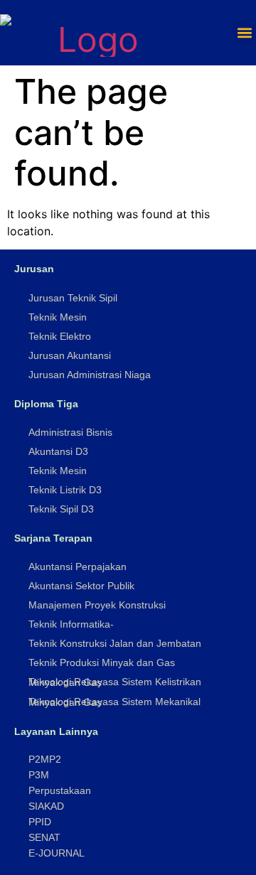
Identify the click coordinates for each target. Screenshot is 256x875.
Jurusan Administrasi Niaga (89, 374)
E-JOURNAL (56, 853)
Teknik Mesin (57, 317)
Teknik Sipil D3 (61, 509)
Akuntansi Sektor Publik (81, 585)
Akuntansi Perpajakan (77, 566)
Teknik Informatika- (71, 624)
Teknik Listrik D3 (65, 489)
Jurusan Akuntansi (69, 355)
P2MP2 (44, 759)
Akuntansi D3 (58, 451)
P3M (38, 774)
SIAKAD (46, 806)
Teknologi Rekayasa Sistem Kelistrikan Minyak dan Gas (114, 682)
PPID (39, 821)
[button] (244, 33)
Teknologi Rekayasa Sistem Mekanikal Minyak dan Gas (114, 702)
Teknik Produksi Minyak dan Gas (101, 662)
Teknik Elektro (59, 336)
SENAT (44, 837)
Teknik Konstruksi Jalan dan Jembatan (114, 643)
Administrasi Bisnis (70, 432)
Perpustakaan (59, 790)
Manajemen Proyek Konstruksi (97, 605)
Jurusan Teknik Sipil (72, 298)
